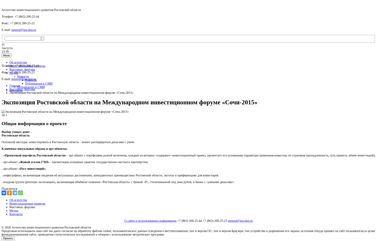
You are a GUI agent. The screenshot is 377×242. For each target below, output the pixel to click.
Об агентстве (18, 62)
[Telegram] (15, 193)
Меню (6, 55)
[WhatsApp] (20, 193)
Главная (14, 85)
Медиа (13, 210)
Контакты (16, 214)
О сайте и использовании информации (150, 220)
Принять (8, 238)
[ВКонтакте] (4, 193)
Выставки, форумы (22, 69)
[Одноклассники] (9, 193)
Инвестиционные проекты (27, 203)
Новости (23, 76)
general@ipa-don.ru (23, 30)
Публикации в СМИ (39, 83)
